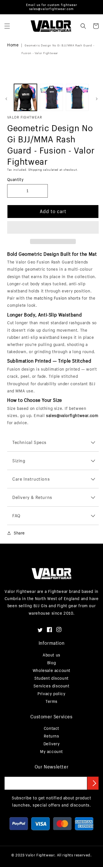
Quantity (15, 179)
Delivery (51, 743)
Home (13, 45)
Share (19, 533)
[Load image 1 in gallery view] (25, 97)
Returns (51, 736)
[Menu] (7, 26)
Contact (51, 728)
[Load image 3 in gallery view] (77, 97)
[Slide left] (6, 99)
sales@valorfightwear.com (72, 415)
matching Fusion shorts (57, 298)
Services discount (51, 686)
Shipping (35, 170)
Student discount (51, 678)
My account (51, 751)
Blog (51, 662)
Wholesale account (51, 670)
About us (51, 655)
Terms (51, 701)
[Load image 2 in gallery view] (51, 97)
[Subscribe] (93, 783)
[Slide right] (96, 99)
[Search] (83, 26)
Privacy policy (51, 693)
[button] (53, 227)
